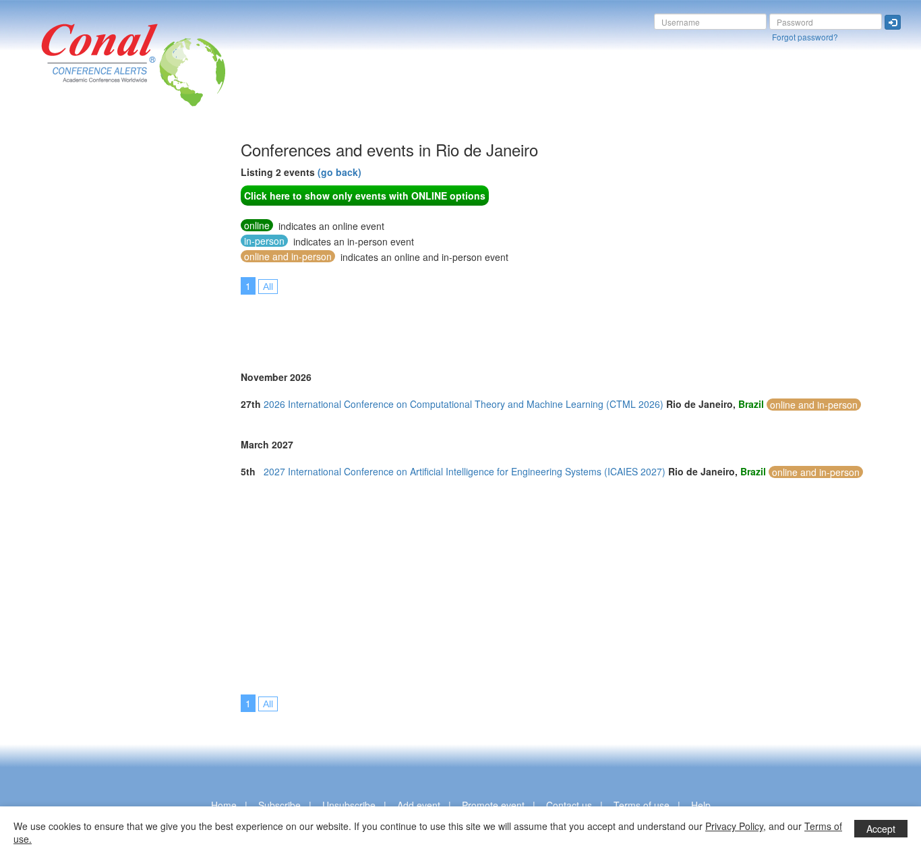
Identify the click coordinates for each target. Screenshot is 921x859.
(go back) (339, 172)
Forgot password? (805, 36)
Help (701, 805)
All (268, 286)
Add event (418, 805)
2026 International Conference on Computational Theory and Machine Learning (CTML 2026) (463, 404)
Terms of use (642, 805)
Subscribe (279, 805)
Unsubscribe (349, 805)
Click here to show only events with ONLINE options (364, 195)
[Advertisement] (64, 343)
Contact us (569, 805)
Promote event (493, 805)
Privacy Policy (734, 826)
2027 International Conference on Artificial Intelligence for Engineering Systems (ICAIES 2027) (464, 471)
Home (224, 805)
